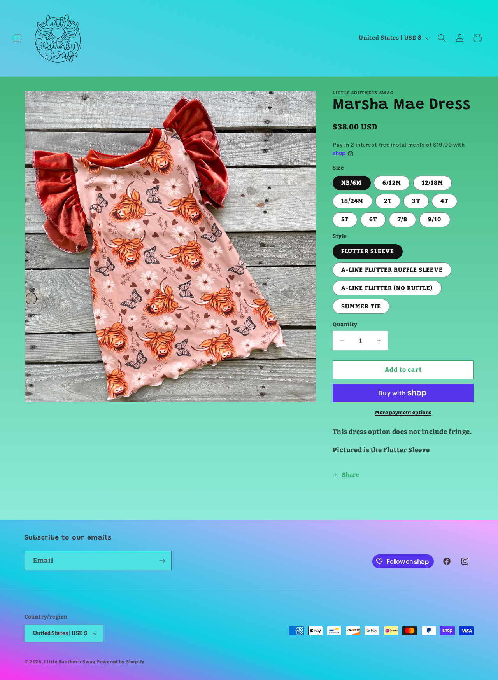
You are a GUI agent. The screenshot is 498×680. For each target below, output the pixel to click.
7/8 (402, 219)
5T (345, 219)
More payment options (403, 412)
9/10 (434, 219)
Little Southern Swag (70, 661)
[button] (17, 38)
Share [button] (350, 474)
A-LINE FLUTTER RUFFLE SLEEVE (391, 269)
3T (416, 201)
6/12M (391, 182)
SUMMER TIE (361, 306)
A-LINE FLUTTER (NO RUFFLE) (387, 288)
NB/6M (351, 182)
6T (373, 219)
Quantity (345, 324)
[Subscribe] (162, 560)
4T (444, 201)
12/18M (432, 182)
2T (387, 201)
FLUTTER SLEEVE (367, 251)
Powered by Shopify (121, 661)
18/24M (352, 201)
